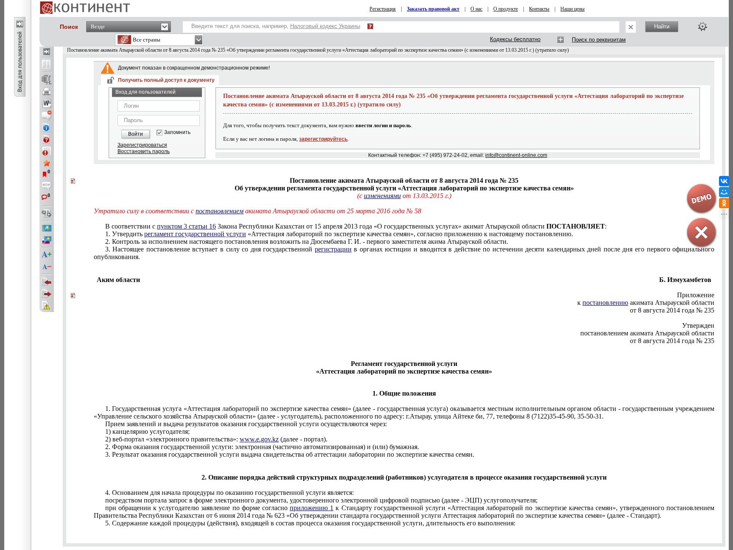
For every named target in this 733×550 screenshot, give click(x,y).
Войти (135, 134)
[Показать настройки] (702, 26)
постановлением (219, 211)
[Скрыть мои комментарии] (47, 186)
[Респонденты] (47, 293)
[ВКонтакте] (724, 181)
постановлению (605, 302)
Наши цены (572, 9)
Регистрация (382, 9)
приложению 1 (311, 507)
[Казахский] (47, 228)
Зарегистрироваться (142, 145)
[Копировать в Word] (47, 103)
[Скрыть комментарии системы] (47, 115)
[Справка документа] (47, 139)
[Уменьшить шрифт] (47, 267)
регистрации (333, 249)
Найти (661, 26)
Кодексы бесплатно (515, 39)
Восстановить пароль (144, 151)
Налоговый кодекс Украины (325, 26)
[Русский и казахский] (47, 240)
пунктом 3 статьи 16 (186, 226)
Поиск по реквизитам (599, 39)
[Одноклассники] (724, 203)
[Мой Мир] (724, 192)
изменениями (382, 195)
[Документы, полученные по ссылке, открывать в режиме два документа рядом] (47, 65)
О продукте (505, 9)
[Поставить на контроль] (47, 151)
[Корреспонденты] (47, 281)
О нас (476, 9)
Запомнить (177, 132)
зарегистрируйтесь (323, 139)
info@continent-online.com (516, 155)
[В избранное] (47, 163)
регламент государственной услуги (195, 233)
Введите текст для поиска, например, (275, 26)
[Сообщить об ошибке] (47, 305)
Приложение (695, 295)
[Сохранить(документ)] (47, 80)
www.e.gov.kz (259, 439)
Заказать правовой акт (433, 9)
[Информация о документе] (47, 127)
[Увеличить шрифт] (47, 255)
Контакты (539, 9)
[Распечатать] (47, 92)
